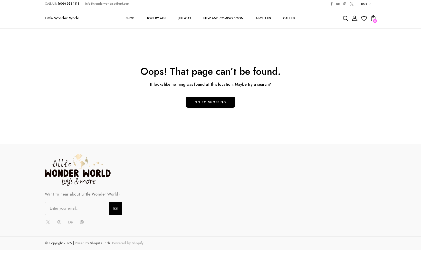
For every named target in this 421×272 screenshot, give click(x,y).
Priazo (80, 243)
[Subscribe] (115, 208)
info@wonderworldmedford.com (107, 3)
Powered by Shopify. (127, 243)
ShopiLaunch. (100, 243)
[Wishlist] (364, 20)
